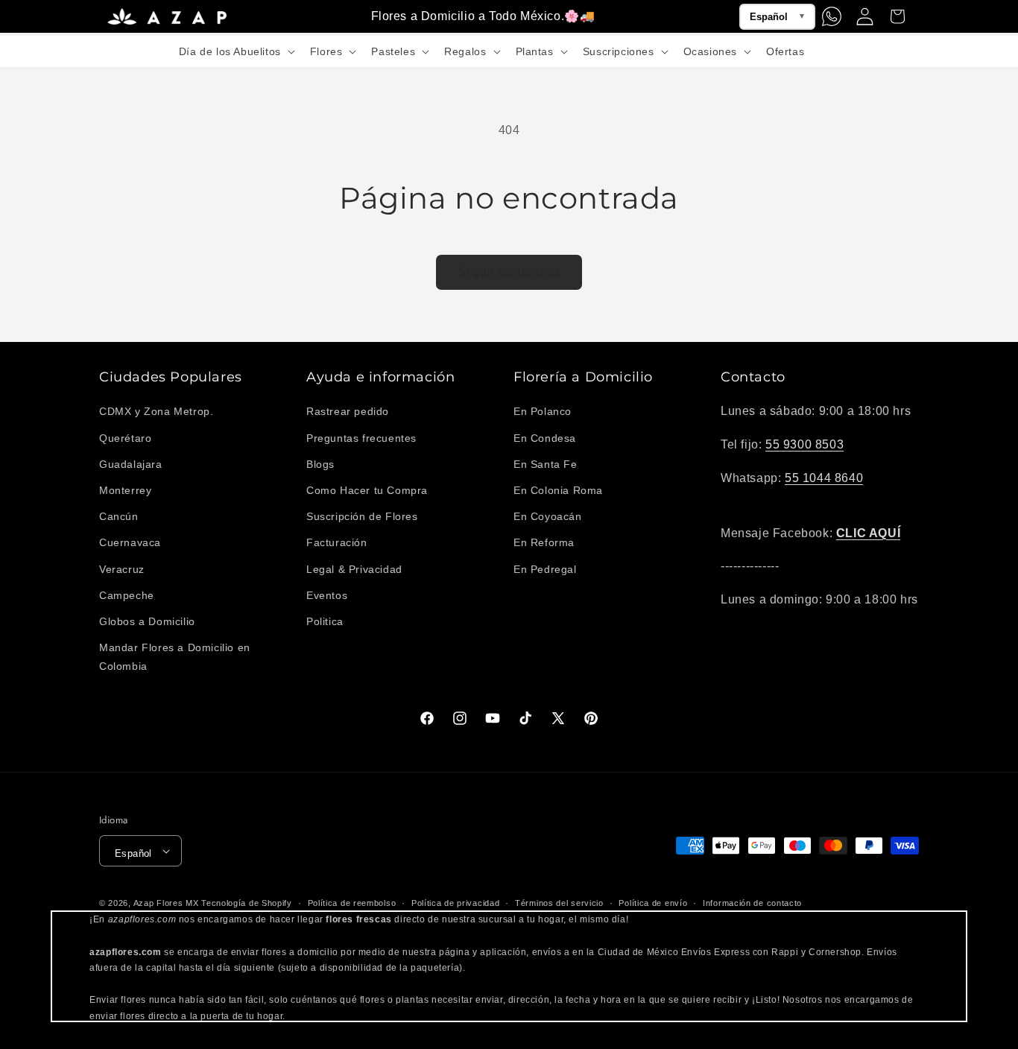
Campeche (126, 595)
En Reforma (544, 542)
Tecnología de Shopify (246, 903)
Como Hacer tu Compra (367, 490)
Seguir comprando (509, 271)
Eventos (326, 595)
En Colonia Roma (558, 490)
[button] (235, 51)
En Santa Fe (545, 464)
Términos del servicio (559, 903)
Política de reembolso (352, 903)
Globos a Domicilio (147, 621)
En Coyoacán (547, 516)
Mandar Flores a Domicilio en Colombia (174, 656)
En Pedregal (545, 569)
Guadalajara (130, 464)
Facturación (336, 542)
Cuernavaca (130, 542)
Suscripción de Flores (362, 516)
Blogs (320, 464)
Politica (325, 621)
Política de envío (653, 903)
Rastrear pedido (347, 411)
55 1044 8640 (824, 478)
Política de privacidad (455, 903)
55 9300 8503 (804, 444)
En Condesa (544, 438)
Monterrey (125, 490)
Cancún (119, 516)
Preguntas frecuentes (361, 438)
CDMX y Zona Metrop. (156, 411)
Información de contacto (752, 903)
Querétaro (125, 438)
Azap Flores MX (166, 903)
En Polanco (542, 411)
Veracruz (122, 569)
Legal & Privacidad (354, 569)
